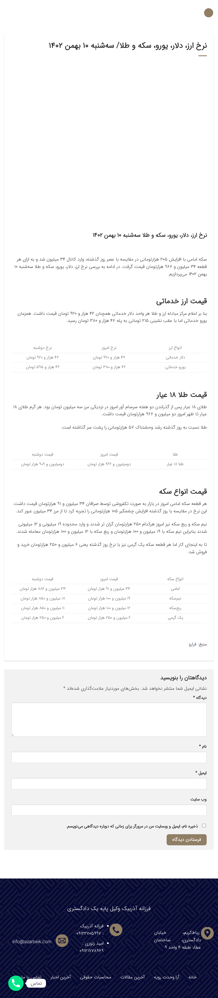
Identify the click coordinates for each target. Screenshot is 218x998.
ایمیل (201, 773)
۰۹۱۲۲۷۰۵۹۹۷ (88, 933)
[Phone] (16, 983)
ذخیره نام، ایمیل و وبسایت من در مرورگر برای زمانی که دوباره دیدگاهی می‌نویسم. (132, 826)
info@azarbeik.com (31, 941)
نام (203, 746)
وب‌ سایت (198, 799)
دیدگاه (200, 698)
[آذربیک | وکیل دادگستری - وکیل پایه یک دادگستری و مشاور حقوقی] (109, 13)
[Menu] (208, 13)
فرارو (192, 644)
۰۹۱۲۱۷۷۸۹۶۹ (91, 950)
